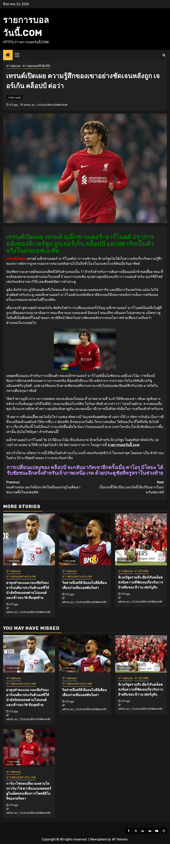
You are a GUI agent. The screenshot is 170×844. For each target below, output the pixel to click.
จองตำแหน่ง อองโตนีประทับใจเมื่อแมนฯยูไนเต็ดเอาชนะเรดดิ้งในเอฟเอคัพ (43, 487)
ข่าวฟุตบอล (13, 65)
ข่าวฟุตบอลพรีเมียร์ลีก (37, 65)
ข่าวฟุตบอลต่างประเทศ (21, 576)
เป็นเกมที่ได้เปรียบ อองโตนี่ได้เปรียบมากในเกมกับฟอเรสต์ (131, 487)
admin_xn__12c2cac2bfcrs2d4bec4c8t (45, 104)
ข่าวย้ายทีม (142, 571)
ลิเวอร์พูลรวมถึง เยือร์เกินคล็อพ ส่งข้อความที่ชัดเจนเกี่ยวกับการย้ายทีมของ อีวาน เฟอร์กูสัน (140, 582)
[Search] (163, 55)
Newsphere (98, 839)
